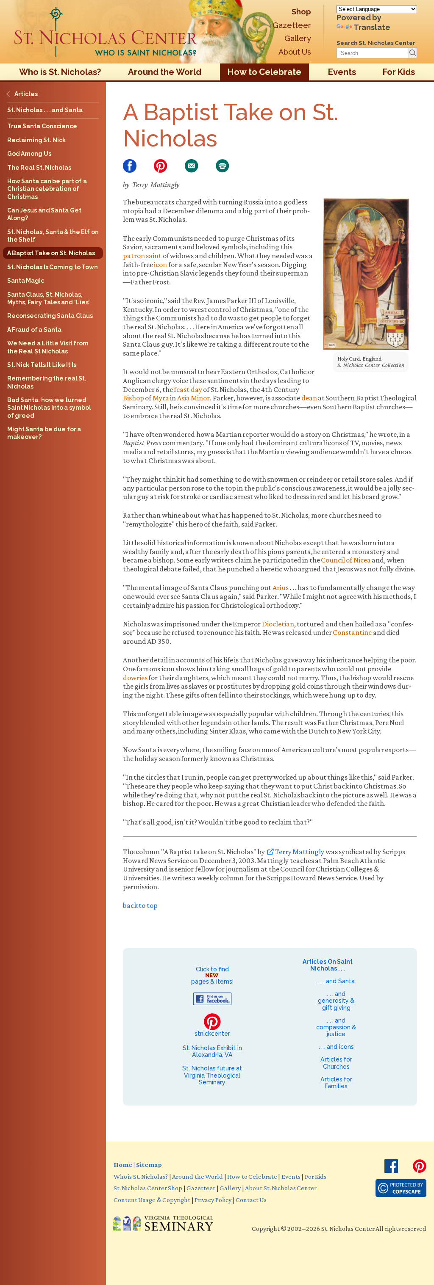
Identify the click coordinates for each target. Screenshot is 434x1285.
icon (160, 264)
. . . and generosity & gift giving (336, 1000)
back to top (140, 905)
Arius (281, 587)
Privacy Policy (213, 1199)
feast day (188, 389)
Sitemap (148, 1164)
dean (309, 398)
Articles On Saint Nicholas (328, 965)
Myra (161, 398)
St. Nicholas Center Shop (148, 1187)
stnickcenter (212, 1033)
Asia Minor (193, 398)
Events (342, 72)
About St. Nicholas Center (281, 1187)
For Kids (399, 72)
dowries (135, 677)
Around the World (164, 72)
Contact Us (251, 1199)
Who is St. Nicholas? (60, 72)
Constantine (352, 632)
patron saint (142, 255)
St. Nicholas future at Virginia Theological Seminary (212, 1075)
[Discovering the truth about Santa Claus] (106, 31)
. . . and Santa (336, 981)
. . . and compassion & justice (336, 1027)
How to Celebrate (264, 72)
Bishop (133, 398)
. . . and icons (336, 1046)
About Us (294, 51)
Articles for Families (336, 1082)
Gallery (297, 38)
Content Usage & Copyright (152, 1199)
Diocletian (278, 624)
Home (123, 1164)
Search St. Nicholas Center (376, 42)
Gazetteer (292, 25)
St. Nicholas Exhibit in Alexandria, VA (212, 1051)
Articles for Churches (336, 1063)
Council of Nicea (346, 560)
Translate (371, 27)
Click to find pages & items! (212, 975)
